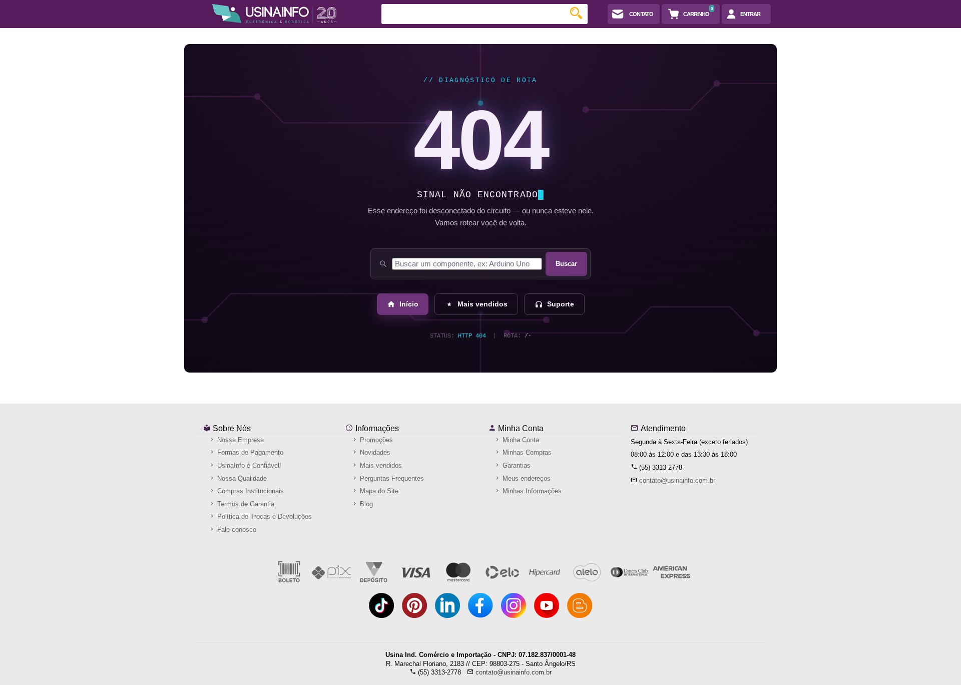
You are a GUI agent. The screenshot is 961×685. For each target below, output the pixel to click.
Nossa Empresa (239, 440)
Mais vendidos (482, 304)
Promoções (375, 440)
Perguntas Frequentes (391, 478)
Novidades (374, 452)
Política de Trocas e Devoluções (263, 516)
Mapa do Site (378, 491)
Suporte (560, 304)
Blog (365, 504)
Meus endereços (526, 478)
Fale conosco (235, 529)
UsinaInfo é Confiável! (248, 465)
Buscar (566, 263)
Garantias (516, 465)
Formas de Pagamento (249, 452)
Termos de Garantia (244, 504)
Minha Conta (520, 428)
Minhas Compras (526, 452)
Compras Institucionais (249, 491)
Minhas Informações (531, 491)
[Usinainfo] (274, 13)
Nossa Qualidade (241, 478)
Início (408, 304)
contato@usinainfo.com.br (677, 480)
